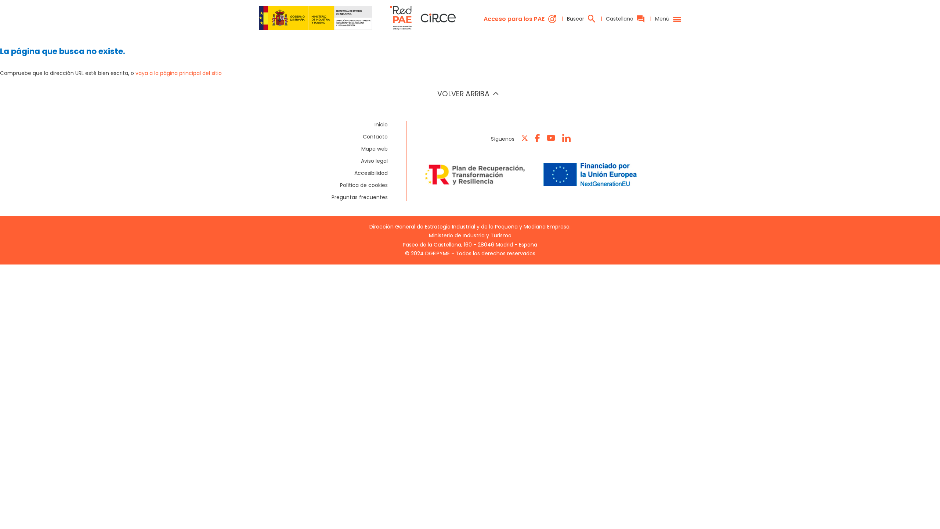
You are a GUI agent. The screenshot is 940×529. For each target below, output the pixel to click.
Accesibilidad (371, 173)
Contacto (375, 136)
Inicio (381, 124)
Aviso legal (374, 161)
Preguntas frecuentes (360, 197)
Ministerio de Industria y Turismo (470, 235)
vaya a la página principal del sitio (178, 73)
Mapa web (374, 148)
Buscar (575, 18)
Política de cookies (364, 185)
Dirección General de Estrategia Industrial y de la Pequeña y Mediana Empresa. (470, 226)
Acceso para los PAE (514, 19)
